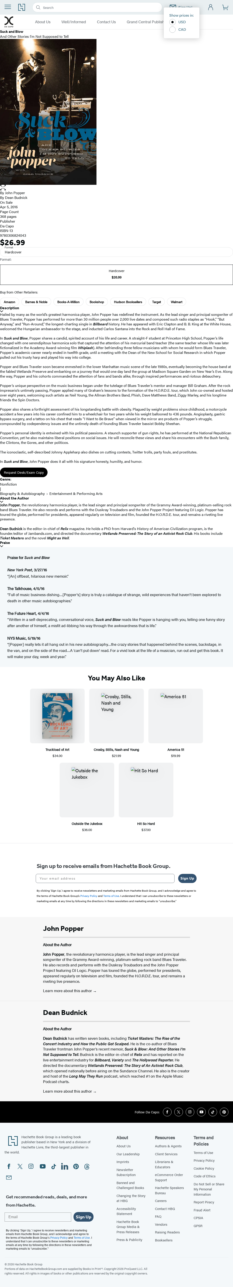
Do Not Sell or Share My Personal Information (209, 1189)
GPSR (198, 1225)
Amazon (9, 301)
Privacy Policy (204, 1160)
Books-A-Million (68, 301)
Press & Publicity (129, 1239)
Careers (161, 1200)
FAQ (158, 1216)
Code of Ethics (204, 1176)
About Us (43, 21)
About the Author (14, 498)
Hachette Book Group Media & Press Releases (128, 1226)
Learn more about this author (68, 990)
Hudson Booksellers (128, 301)
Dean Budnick (16, 197)
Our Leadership (128, 1153)
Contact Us (106, 21)
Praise (5, 543)
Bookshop (97, 301)
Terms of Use (203, 1152)
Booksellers (163, 1240)
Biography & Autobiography (22, 493)
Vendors (161, 1224)
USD (182, 21)
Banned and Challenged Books (130, 1185)
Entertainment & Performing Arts (76, 493)
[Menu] (8, 7)
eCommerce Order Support (169, 1177)
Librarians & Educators (164, 1164)
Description (9, 308)
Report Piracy (204, 1201)
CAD (182, 29)
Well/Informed (73, 21)
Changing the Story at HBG (130, 1198)
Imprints (122, 1161)
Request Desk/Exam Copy (24, 472)
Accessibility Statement (126, 1211)
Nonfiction (8, 484)
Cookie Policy (204, 1168)
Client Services (166, 1153)
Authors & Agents (168, 1145)
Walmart (176, 301)
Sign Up (187, 878)
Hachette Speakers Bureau (169, 1190)
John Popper (15, 192)
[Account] (211, 7)
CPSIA (198, 1217)
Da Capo (7, 226)
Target (156, 301)
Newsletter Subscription (126, 1172)
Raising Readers (167, 1232)
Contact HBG (165, 1208)
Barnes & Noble (36, 301)
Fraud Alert (202, 1209)
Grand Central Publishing (148, 21)
